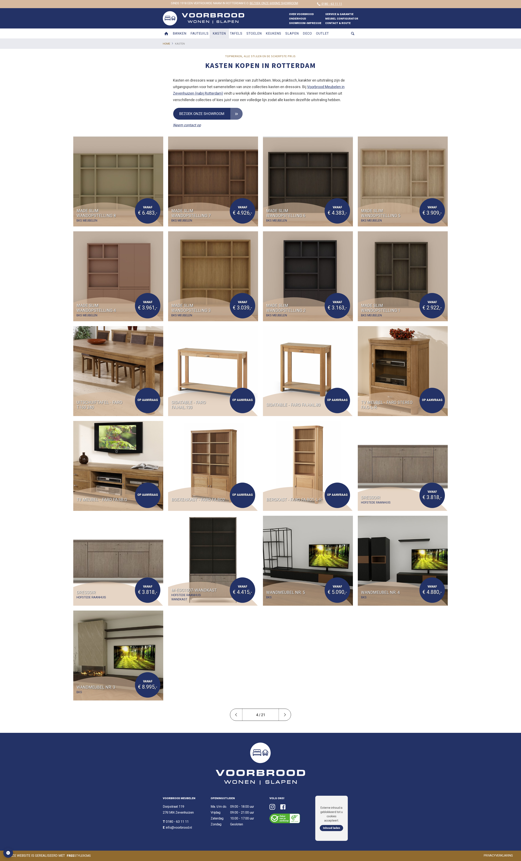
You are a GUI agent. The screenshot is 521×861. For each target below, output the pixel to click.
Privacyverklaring (498, 855)
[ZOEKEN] (352, 33)
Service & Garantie (339, 14)
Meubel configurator (341, 18)
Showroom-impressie (305, 23)
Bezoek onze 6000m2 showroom (274, 3)
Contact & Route (338, 23)
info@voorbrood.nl (179, 827)
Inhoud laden (331, 827)
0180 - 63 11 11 (331, 4)
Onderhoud (297, 18)
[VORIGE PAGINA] (236, 715)
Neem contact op (187, 125)
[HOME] (166, 33)
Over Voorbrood (301, 14)
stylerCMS (79, 856)
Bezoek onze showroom (201, 113)
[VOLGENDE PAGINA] (285, 715)
